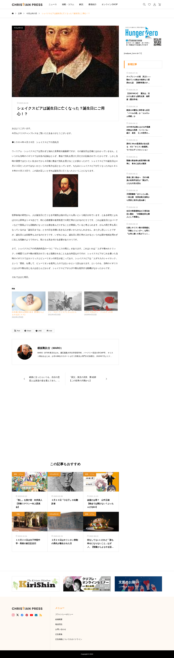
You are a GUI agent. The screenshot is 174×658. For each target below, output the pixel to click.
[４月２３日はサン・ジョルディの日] (101, 301)
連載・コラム (68, 4)
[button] (124, 4)
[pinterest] (26, 615)
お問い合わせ (60, 629)
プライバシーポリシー (64, 614)
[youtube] (31, 615)
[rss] (40, 615)
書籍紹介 (92, 4)
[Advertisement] (65, 424)
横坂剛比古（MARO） (50, 348)
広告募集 (58, 634)
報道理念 (58, 624)
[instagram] (13, 615)
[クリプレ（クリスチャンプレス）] (27, 4)
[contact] (36, 615)
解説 (81, 4)
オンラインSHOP (110, 4)
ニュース (53, 4)
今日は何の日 (18, 28)
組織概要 (58, 619)
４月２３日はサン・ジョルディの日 (98, 312)
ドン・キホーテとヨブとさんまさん (62, 312)
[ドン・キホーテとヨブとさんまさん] (65, 301)
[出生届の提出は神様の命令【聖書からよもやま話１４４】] (28, 301)
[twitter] (17, 615)
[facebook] (22, 615)
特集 (18, 514)
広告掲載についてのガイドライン (68, 639)
